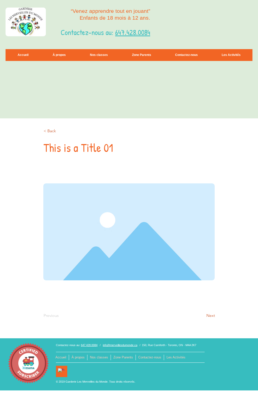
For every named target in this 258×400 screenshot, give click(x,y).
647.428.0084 (132, 32)
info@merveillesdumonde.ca (120, 345)
